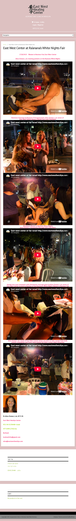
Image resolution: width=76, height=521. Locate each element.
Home (4, 44)
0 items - (39, 22)
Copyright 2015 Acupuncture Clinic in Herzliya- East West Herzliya (19, 517)
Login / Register (38, 25)
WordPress (72, 517)
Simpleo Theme (58, 517)
